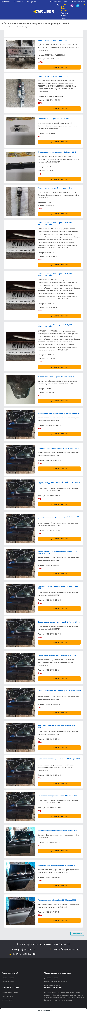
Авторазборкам (7, 1000)
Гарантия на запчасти (52, 985)
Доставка (19, 2)
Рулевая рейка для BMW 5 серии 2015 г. (52, 40)
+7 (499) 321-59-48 (24, 953)
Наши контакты (79, 2)
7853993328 (50, 253)
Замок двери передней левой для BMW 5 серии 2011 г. (58, 796)
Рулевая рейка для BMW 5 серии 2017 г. (53, 76)
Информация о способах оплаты (55, 982)
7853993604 (50, 55)
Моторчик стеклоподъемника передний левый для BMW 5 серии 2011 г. (57, 552)
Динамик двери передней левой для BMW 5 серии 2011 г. (59, 413)
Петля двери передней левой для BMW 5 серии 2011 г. (58, 655)
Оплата (7, 2)
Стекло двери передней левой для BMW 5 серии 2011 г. (59, 622)
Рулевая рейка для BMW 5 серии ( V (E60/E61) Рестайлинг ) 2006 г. (55, 223)
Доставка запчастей (52, 978)
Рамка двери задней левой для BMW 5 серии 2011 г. (57, 865)
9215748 (48, 167)
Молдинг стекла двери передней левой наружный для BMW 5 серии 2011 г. (59, 483)
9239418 (48, 389)
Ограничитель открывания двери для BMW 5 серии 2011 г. (59, 691)
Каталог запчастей (8, 978)
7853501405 (60, 55)
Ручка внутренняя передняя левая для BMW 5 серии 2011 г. (57, 726)
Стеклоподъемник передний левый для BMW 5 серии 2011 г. (58, 587)
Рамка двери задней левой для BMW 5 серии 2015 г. (57, 900)
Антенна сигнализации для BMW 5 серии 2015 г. (56, 377)
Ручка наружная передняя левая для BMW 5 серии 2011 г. (59, 760)
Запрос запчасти (8, 982)
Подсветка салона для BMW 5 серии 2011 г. (54, 119)
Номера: (41, 55)
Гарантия (32, 2)
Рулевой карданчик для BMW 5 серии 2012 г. (55, 188)
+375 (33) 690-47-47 (66, 949)
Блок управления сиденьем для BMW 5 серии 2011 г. (57, 152)
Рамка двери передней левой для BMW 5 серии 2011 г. (58, 448)
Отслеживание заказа (59, 2)
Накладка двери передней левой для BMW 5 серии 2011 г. (59, 518)
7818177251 (49, 96)
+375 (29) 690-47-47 (24, 949)
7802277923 (59, 96)
